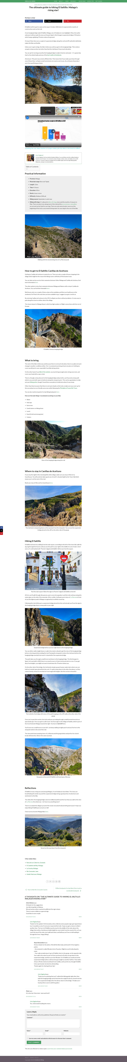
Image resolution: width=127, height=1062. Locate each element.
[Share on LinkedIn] (59, 881)
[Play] (63, 110)
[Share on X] (1, 530)
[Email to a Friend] (53, 881)
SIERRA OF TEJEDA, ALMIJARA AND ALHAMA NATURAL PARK (57, 4)
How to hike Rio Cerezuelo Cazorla (37, 889)
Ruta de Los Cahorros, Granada (36, 862)
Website (66, 1030)
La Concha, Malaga (32, 868)
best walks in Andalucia (54, 55)
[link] (27, 117)
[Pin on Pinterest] (56, 881)
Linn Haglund (34, 921)
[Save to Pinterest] (1, 533)
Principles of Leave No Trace (68, 388)
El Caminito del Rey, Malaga (35, 865)
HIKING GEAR (82, 1)
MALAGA (40, 4)
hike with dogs (53, 202)
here (36, 282)
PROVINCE (73, 1)
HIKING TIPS (90, 1)
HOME (55, 1)
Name (29, 1030)
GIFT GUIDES (98, 1)
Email (47, 1030)
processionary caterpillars (69, 204)
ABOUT (61, 1)
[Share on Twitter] (50, 881)
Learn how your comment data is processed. (59, 1048)
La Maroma (73, 597)
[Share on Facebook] (47, 881)
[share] (78, 116)
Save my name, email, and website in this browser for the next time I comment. (50, 1038)
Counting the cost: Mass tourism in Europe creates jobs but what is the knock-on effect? (53, 118)
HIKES (66, 1)
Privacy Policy (34, 1057)
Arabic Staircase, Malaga (34, 874)
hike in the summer (44, 372)
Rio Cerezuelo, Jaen (32, 871)
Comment (30, 1017)
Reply (80, 916)
